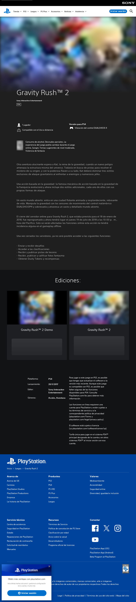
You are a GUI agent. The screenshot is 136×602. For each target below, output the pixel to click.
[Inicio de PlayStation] (7, 11)
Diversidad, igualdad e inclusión (104, 493)
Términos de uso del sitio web (100, 595)
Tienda (16, 11)
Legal (60, 595)
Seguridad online (97, 489)
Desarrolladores (55, 541)
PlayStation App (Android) (101, 552)
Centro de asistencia (16, 524)
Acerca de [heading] (12, 476)
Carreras (11, 485)
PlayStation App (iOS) (99, 548)
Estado (10, 532)
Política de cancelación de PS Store (64, 528)
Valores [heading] (94, 476)
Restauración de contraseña (20, 541)
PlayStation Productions (18, 493)
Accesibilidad (96, 485)
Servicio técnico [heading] (16, 519)
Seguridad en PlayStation (18, 528)
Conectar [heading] (95, 519)
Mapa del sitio (122, 595)
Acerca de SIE (13, 480)
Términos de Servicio (58, 524)
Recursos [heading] (53, 519)
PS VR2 (51, 489)
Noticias (67, 11)
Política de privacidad (74, 595)
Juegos (33, 11)
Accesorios (55, 11)
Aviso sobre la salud (57, 536)
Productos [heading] (54, 476)
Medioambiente (97, 480)
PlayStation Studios (16, 489)
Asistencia (79, 11)
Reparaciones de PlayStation (20, 536)
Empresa (11, 497)
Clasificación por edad (58, 532)
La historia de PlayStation (18, 501)
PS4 (50, 485)
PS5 (24, 11)
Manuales (11, 549)
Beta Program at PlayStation (102, 556)
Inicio (9, 468)
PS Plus (44, 11)
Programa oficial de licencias (61, 545)
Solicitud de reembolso (17, 545)
